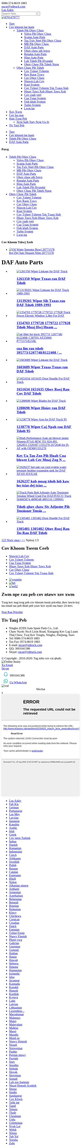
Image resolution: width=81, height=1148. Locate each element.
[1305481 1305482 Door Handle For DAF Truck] (44, 521)
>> (23, 540)
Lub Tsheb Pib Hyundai (38, 61)
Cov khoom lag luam (21, 27)
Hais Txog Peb (18, 118)
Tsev (12, 23)
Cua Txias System (35, 98)
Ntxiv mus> (14, 540)
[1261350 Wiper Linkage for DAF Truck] (42, 271)
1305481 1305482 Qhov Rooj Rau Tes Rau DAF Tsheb (43, 531)
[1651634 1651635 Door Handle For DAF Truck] (44, 382)
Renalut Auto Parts (35, 54)
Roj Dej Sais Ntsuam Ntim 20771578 (31, 253)
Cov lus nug (16, 115)
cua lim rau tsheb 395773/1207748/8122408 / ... (39, 350)
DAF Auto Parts (34, 47)
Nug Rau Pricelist (12, 612)
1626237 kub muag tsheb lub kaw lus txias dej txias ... (43, 483)
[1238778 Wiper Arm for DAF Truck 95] (42, 419)
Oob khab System (34, 101)
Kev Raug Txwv (34, 74)
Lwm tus (29, 108)
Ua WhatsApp (18, 682)
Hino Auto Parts (33, 57)
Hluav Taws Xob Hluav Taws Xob (45, 91)
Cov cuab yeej (32, 94)
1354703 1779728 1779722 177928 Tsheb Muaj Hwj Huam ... (43, 325)
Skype (5, 668)
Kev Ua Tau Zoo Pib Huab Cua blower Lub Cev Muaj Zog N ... (41, 458)
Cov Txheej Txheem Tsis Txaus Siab (46, 88)
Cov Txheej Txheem (36, 71)
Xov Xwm (15, 111)
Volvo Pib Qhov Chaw (37, 33)
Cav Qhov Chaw (34, 77)
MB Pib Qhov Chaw (36, 44)
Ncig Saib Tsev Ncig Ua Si (33, 122)
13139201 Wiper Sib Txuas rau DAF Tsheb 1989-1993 (41, 303)
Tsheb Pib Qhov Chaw (30, 30)
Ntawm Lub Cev (34, 81)
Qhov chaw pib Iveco (37, 50)
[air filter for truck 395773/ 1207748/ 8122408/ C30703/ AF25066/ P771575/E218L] (44, 341)
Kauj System (31, 84)
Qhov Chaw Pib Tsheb (30, 67)
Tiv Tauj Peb (16, 125)
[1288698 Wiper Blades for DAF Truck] (41, 400)
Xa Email (7, 665)
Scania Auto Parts (34, 37)
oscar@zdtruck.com (30, 645)
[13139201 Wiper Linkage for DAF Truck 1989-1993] (44, 293)
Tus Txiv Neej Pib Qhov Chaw (42, 40)
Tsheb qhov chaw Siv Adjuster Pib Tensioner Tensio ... (43, 509)
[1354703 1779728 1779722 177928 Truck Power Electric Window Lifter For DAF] (44, 315)
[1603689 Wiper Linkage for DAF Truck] (42, 360)
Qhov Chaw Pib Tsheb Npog (41, 64)
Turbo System (32, 105)
